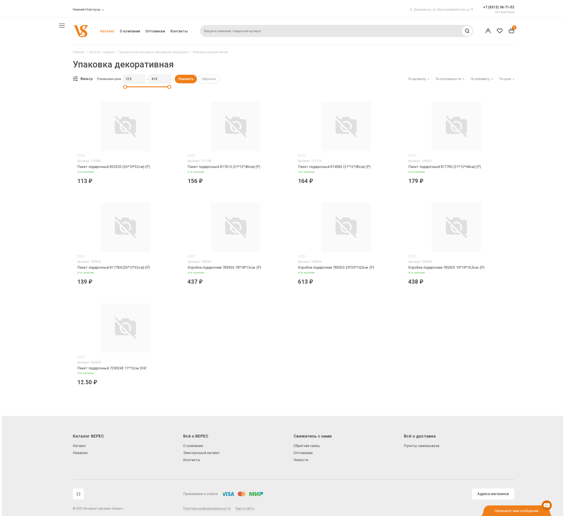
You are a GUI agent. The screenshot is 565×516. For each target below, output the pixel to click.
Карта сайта (245, 508)
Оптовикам (155, 31)
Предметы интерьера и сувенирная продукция (153, 52)
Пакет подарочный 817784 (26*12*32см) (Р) (113, 267)
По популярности (448, 79)
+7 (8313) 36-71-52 (498, 7)
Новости (301, 460)
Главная (79, 52)
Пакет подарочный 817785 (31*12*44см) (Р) (444, 167)
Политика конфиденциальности (207, 508)
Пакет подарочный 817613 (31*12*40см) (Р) (224, 167)
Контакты (179, 31)
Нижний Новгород (86, 9)
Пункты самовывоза (421, 446)
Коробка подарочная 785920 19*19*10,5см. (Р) (446, 267)
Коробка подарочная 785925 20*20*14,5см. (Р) (336, 267)
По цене (505, 79)
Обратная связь (307, 446)
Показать (185, 79)
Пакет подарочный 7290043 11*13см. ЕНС (112, 368)
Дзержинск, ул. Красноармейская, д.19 (443, 9)
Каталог (107, 31)
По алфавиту (480, 79)
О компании (130, 31)
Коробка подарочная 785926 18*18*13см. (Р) (224, 267)
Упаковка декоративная (210, 52)
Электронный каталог (201, 453)
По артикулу (417, 79)
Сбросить (209, 79)
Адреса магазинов (493, 494)
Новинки (80, 453)
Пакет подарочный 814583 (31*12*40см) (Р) (334, 167)
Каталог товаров (101, 52)
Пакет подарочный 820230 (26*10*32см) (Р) (113, 167)
